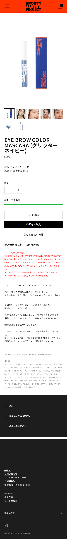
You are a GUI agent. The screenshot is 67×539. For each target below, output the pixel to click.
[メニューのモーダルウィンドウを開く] (7, 6)
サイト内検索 (10, 500)
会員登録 (8, 497)
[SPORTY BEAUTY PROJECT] (33, 6)
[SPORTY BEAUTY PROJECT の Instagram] (6, 525)
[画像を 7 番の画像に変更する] (21, 126)
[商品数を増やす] (18, 190)
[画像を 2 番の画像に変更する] (21, 114)
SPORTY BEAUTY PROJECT (21, 533)
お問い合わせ (10, 473)
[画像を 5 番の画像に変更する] (58, 114)
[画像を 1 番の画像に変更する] (9, 114)
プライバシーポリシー (15, 477)
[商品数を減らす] (8, 190)
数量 (6, 183)
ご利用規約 (9, 481)
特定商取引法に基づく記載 (17, 485)
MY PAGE (8, 493)
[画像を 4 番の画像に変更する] (46, 114)
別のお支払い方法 (33, 234)
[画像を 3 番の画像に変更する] (33, 114)
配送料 (18, 244)
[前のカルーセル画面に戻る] (4, 465)
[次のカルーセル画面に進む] (62, 465)
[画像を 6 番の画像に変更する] (9, 126)
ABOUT (7, 469)
